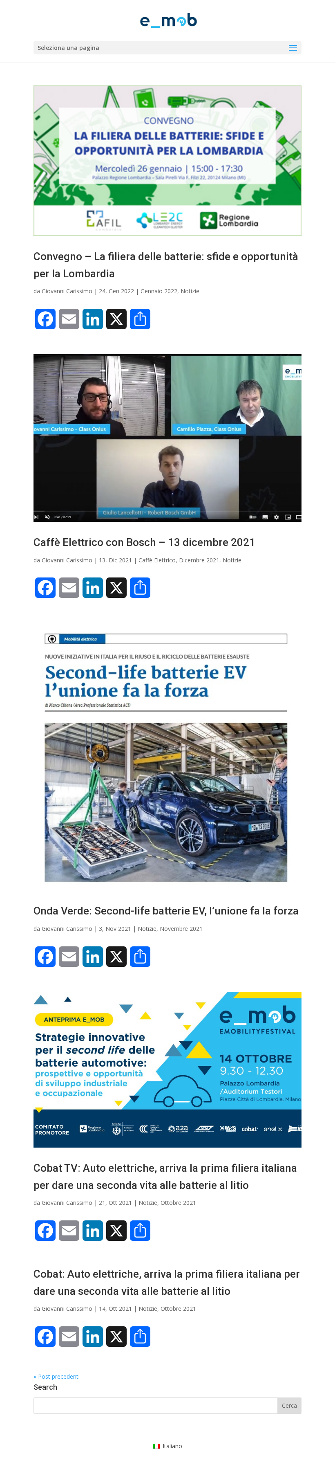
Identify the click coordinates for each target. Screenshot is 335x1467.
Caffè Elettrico (157, 560)
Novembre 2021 (181, 928)
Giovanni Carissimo (67, 291)
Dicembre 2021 (199, 560)
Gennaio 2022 (159, 291)
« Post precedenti (57, 1376)
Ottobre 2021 (178, 1202)
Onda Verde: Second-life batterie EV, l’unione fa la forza (166, 911)
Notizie (190, 291)
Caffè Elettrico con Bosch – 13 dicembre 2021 (144, 542)
